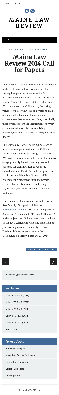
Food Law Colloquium (16, 348)
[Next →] (53, 261)
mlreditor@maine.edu (14, 209)
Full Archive (11, 329)
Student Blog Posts (15, 369)
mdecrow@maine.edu (41, 49)
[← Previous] (5, 261)
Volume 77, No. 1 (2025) (17, 309)
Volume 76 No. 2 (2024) (17, 316)
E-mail (27, 11)
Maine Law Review (29, 23)
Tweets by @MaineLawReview (20, 274)
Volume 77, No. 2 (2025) (17, 302)
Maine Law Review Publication (20, 355)
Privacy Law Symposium (41, 249)
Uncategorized (13, 375)
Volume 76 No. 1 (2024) (17, 322)
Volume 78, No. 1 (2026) (17, 295)
